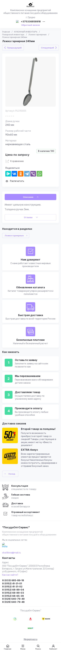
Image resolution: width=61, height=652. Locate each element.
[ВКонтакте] (14, 174)
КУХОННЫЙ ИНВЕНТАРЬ (25, 32)
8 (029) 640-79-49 (13, 598)
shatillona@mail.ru (11, 552)
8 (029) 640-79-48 (13, 601)
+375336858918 (31, 21)
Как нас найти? (10, 575)
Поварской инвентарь (13, 34)
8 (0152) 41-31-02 (12, 586)
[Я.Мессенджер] (8, 174)
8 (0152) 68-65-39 (13, 595)
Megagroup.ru (30, 639)
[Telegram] (27, 174)
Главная (6, 32)
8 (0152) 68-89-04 (13, 589)
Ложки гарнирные (37, 34)
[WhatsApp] (39, 174)
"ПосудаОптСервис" (16, 527)
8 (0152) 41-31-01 (12, 583)
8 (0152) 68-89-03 (13, 592)
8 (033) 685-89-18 (13, 580)
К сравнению (17, 161)
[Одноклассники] (20, 174)
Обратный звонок (30, 25)
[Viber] (33, 174)
